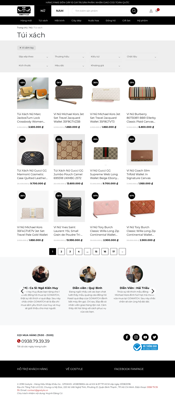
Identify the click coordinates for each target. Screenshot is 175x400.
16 (105, 251)
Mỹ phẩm (142, 20)
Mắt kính (60, 20)
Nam (59, 10)
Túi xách (43, 20)
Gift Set (126, 20)
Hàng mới (26, 20)
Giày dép (76, 20)
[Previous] (22, 291)
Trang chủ (22, 27)
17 (113, 251)
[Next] (152, 291)
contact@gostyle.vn (37, 390)
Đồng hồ (111, 20)
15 (96, 251)
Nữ (43, 10)
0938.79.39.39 (35, 341)
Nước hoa (93, 20)
